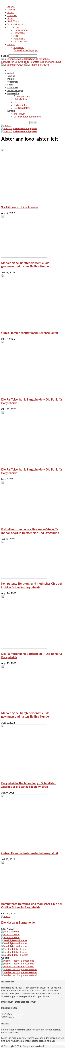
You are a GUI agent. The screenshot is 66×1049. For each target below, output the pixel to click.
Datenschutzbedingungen (26, 50)
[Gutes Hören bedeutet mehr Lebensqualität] (24, 327)
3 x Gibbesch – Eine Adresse (19, 207)
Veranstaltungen (15, 24)
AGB (33, 1002)
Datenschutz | (22, 1002)
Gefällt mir (18, 1014)
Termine (11, 9)
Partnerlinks (19, 38)
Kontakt (11, 44)
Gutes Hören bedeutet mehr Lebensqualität (29, 333)
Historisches (19, 33)
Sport (10, 18)
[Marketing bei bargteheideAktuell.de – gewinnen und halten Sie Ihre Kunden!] (24, 257)
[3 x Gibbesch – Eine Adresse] (24, 201)
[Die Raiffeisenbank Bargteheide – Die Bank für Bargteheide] (24, 393)
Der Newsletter (21, 41)
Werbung (20, 1029)
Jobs (16, 35)
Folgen (18, 1017)
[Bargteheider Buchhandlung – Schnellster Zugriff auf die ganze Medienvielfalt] (24, 777)
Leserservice (13, 27)
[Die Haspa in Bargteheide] (5, 916)
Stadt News (13, 21)
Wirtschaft (12, 15)
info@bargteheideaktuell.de (40, 1041)
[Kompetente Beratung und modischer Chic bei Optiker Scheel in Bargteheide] (24, 577)
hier (14, 1038)
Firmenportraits (21, 30)
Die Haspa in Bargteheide (18, 922)
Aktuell (11, 6)
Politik (10, 12)
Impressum (19, 47)
